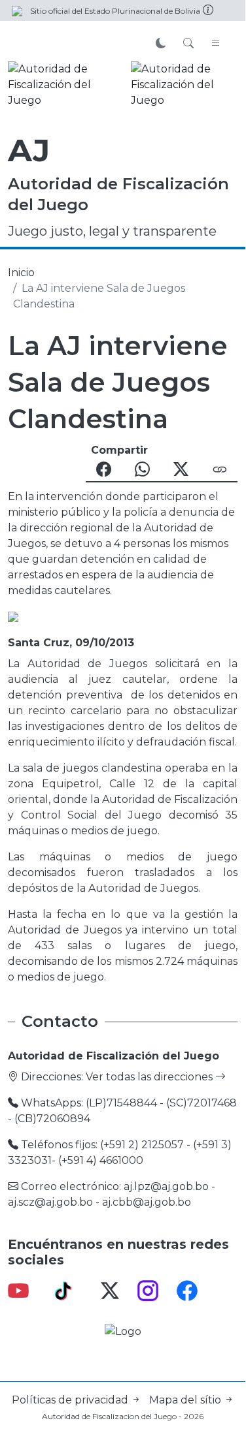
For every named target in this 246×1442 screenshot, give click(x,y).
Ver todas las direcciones (150, 1077)
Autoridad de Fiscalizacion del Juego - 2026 (122, 1416)
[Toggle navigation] (216, 43)
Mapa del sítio (186, 1400)
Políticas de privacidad (71, 1400)
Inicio (21, 272)
